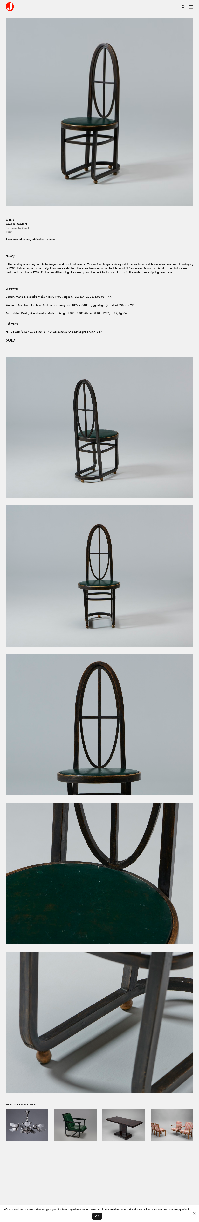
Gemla (26, 228)
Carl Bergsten (16, 224)
